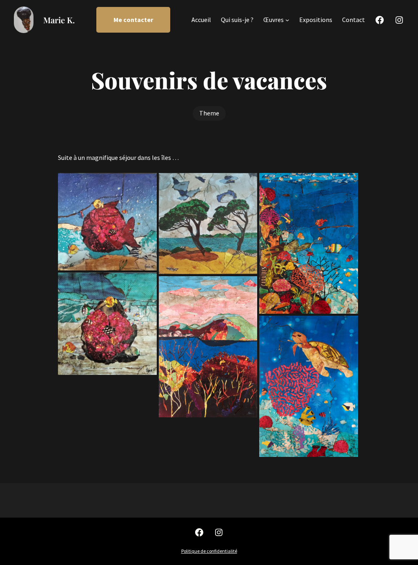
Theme (209, 113)
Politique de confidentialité (209, 551)
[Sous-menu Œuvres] (287, 20)
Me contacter (133, 20)
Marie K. (59, 19)
